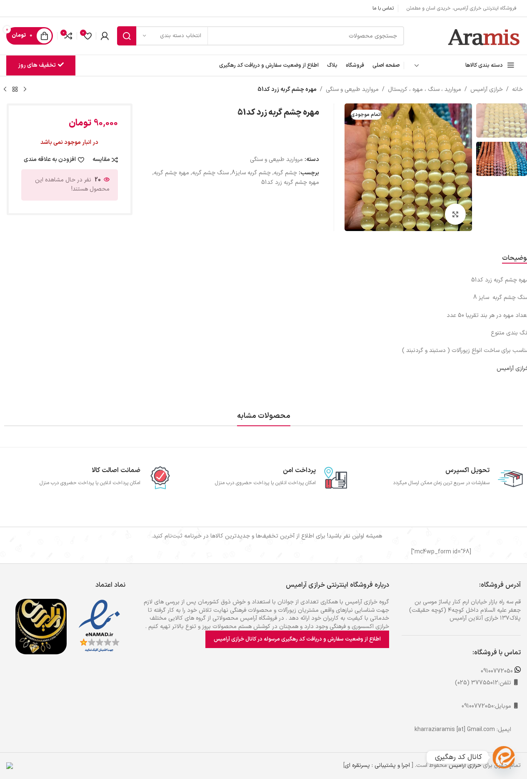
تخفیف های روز (37, 65)
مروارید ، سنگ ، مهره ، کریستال (424, 89)
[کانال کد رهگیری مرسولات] (503, 757)
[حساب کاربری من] (104, 36)
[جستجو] (126, 35)
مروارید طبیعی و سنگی (352, 89)
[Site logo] (484, 35)
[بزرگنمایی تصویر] (455, 214)
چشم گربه (285, 172)
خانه (517, 89)
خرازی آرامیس (486, 89)
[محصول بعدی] (5, 90)
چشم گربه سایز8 (251, 172)
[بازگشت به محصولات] (15, 90)
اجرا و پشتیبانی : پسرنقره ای (377, 765)
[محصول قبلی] (25, 90)
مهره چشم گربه (171, 172)
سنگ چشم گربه (210, 172)
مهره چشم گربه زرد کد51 (290, 182)
